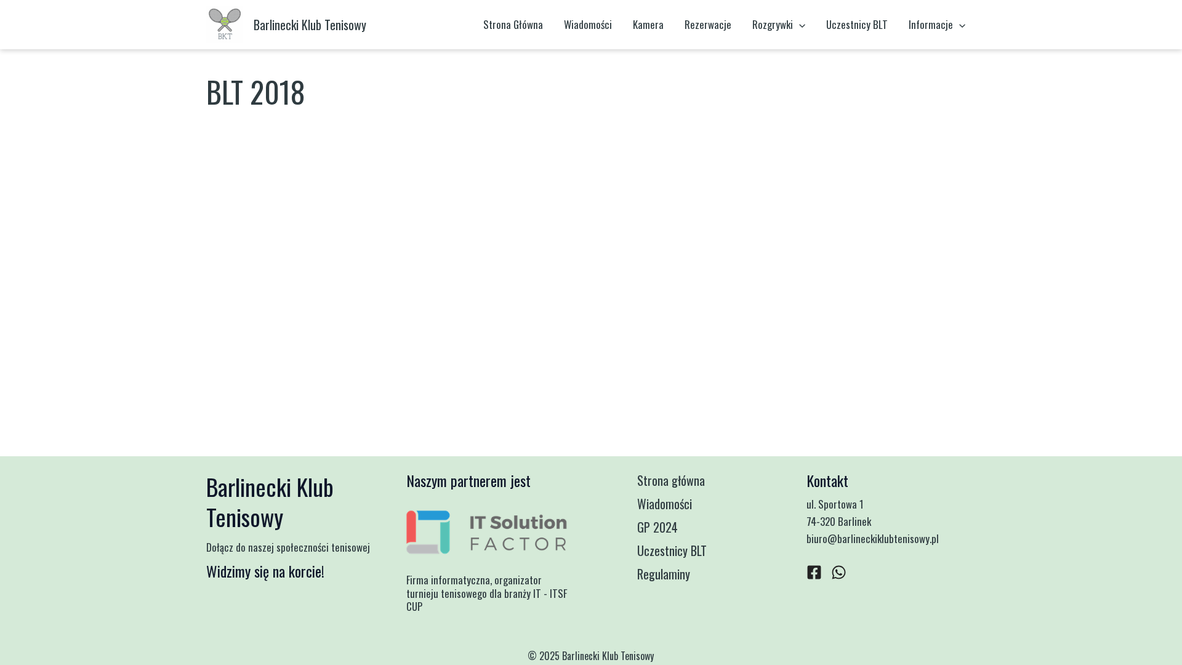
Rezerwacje (708, 24)
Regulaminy (663, 574)
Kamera (648, 24)
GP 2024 (657, 527)
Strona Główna (513, 24)
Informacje (931, 24)
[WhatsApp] (838, 572)
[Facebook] (814, 572)
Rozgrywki (772, 24)
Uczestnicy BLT (857, 24)
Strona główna (671, 480)
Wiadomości (588, 24)
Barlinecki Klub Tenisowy (310, 24)
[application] (799, 24)
